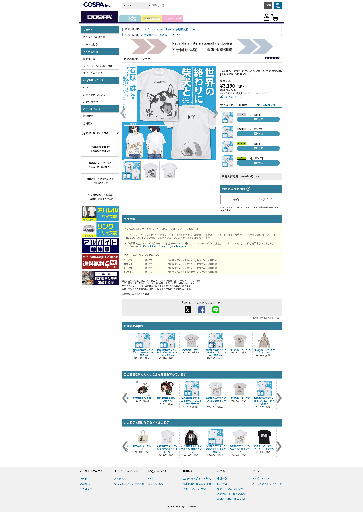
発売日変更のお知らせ (230, 488)
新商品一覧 (89, 58)
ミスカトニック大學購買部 (129, 483)
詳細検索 (278, 5)
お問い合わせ (90, 102)
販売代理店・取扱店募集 (231, 494)
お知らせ (222, 471)
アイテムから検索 (93, 73)
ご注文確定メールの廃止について (161, 35)
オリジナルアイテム (91, 471)
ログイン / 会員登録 (94, 37)
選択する (258, 119)
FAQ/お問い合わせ (159, 471)
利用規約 (188, 471)
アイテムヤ (120, 478)
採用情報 (222, 483)
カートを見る (90, 44)
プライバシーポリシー (196, 488)
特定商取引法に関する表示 (198, 483)
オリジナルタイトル (126, 471)
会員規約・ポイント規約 (197, 478)
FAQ (85, 87)
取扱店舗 (88, 116)
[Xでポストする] (188, 312)
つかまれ (84, 483)
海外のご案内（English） (232, 499)
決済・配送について (94, 94)
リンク (255, 471)
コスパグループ (260, 478)
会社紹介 (88, 123)
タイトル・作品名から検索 (98, 66)
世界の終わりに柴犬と (137, 59)
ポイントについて (230, 96)
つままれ (84, 478)
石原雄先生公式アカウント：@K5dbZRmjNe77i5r (165, 246)
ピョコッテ (85, 488)
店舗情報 (222, 478)
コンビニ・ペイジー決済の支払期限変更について (170, 29)
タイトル (268, 199)
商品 (237, 199)
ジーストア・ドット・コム (266, 483)
